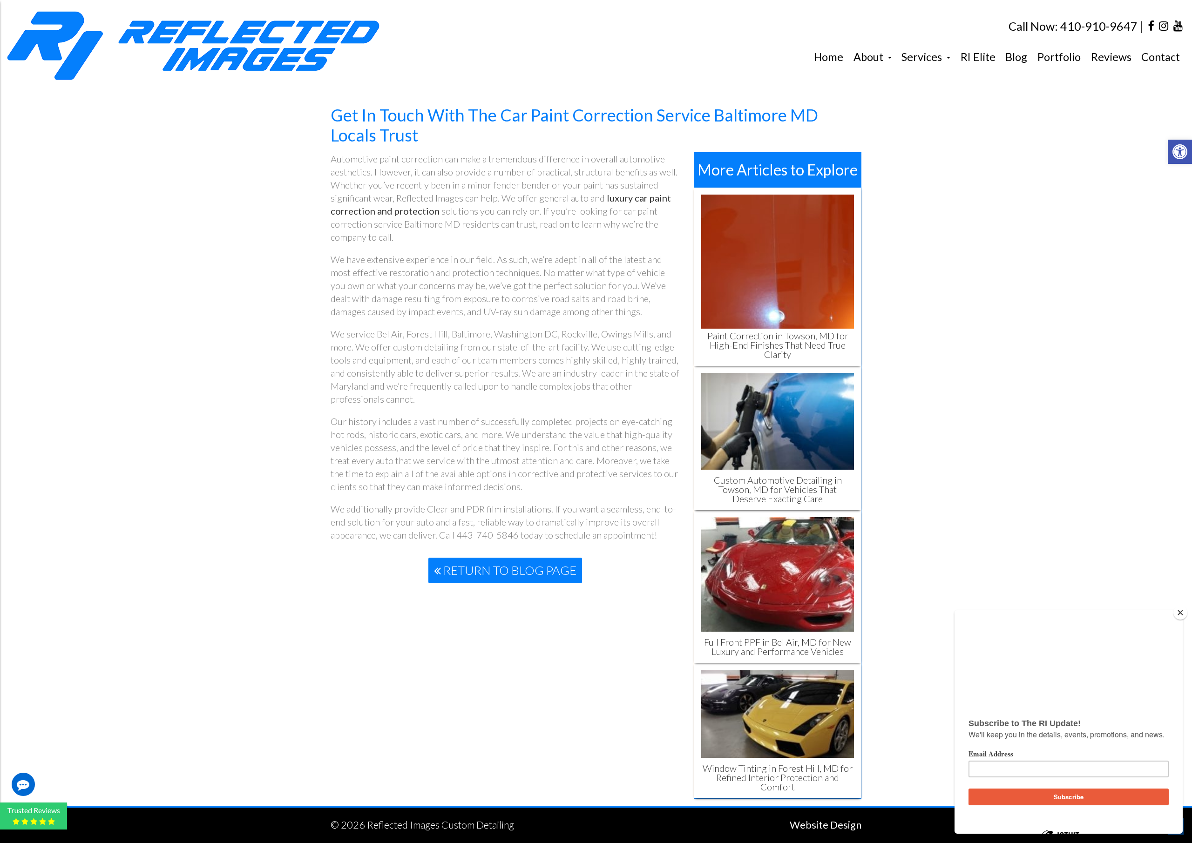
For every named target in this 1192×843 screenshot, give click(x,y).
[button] (1180, 152)
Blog (1016, 56)
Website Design (825, 825)
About (869, 56)
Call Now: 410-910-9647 (1073, 26)
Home (828, 56)
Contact (1160, 56)
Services (922, 56)
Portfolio (1059, 56)
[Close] (1180, 613)
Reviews (1111, 56)
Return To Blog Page (508, 570)
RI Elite (978, 56)
